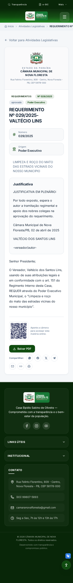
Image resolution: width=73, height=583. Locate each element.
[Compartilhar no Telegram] (54, 358)
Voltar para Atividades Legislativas (33, 40)
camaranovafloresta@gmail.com (36, 507)
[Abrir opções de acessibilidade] (66, 565)
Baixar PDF (24, 348)
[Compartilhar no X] (46, 358)
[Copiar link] (20, 366)
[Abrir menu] (64, 17)
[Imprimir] (29, 366)
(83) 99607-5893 (27, 497)
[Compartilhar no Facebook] (37, 358)
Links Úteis (16, 441)
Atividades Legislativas (32, 26)
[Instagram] (36, 426)
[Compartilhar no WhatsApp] (29, 358)
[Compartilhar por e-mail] (12, 366)
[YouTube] (46, 426)
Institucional (19, 455)
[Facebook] (27, 426)
